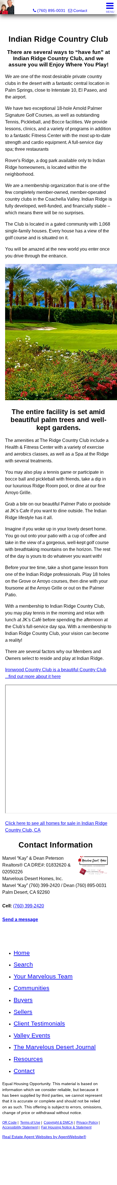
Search (23, 964)
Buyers (23, 1000)
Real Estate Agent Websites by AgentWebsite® (44, 1137)
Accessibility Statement (20, 1127)
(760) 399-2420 (28, 905)
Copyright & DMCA (58, 1122)
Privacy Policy (87, 1122)
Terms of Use (30, 1122)
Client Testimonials (39, 1023)
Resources (28, 1059)
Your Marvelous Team (43, 976)
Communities (31, 988)
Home (22, 952)
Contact (24, 1070)
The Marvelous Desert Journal (55, 1047)
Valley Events (32, 1035)
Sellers (23, 1011)
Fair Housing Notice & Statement (66, 1127)
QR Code (9, 1122)
